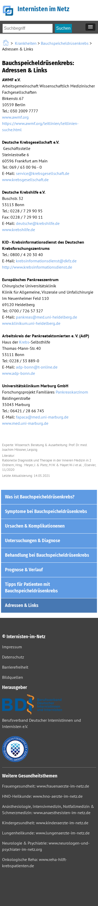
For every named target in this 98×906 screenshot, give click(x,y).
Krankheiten (26, 43)
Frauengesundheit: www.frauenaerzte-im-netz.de (45, 786)
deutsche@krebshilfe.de (38, 223)
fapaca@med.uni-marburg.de (42, 417)
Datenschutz (13, 657)
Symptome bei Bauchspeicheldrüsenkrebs (46, 511)
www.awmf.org (15, 117)
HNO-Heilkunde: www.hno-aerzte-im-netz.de (42, 796)
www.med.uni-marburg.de (25, 423)
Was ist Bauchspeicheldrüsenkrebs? (39, 497)
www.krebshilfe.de (18, 229)
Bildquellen (12, 677)
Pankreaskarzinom (72, 392)
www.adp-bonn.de (18, 373)
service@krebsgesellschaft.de (42, 173)
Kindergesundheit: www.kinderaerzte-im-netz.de (45, 822)
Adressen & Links (21, 605)
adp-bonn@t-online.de (36, 367)
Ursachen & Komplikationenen (35, 526)
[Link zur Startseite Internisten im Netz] (6, 43)
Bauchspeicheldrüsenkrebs (65, 43)
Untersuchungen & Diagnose (32, 540)
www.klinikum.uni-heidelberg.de (31, 323)
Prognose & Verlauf (24, 570)
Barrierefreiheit (15, 667)
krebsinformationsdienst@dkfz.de (46, 260)
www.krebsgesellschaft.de (25, 179)
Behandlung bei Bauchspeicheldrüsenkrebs (47, 555)
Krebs (24, 342)
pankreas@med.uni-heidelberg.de (46, 317)
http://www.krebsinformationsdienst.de (37, 267)
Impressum (12, 646)
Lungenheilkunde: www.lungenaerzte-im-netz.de (46, 832)
